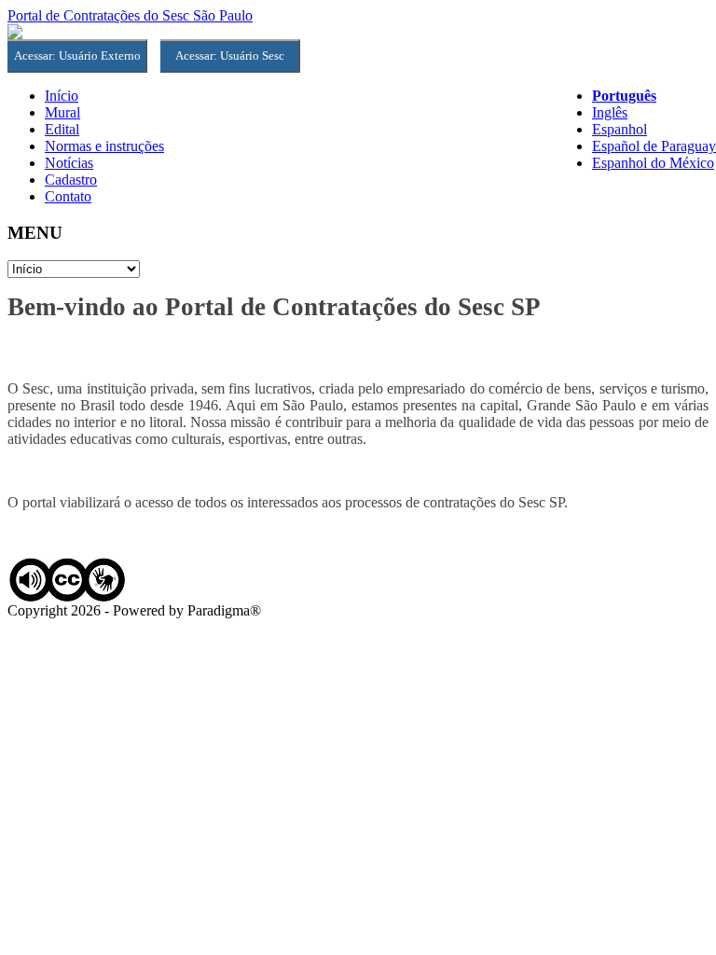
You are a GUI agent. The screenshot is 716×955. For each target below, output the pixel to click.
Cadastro (71, 179)
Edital (62, 129)
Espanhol (619, 129)
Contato (68, 196)
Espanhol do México (653, 163)
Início (61, 96)
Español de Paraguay (654, 146)
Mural (62, 112)
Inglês (609, 112)
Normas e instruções (104, 146)
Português (624, 96)
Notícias (69, 163)
